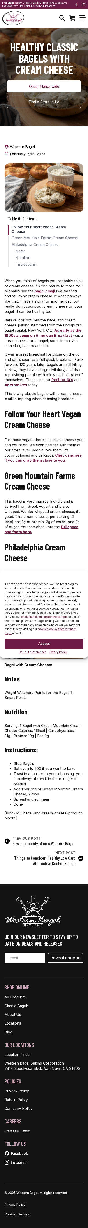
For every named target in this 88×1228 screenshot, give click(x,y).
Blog (8, 1032)
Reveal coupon (66, 958)
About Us (13, 1014)
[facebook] (76, 4)
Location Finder (18, 1054)
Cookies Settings (17, 1214)
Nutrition (22, 258)
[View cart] (72, 18)
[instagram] (83, 4)
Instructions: (26, 264)
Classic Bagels (17, 1006)
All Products (15, 997)
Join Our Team (17, 1131)
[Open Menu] (82, 18)
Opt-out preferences (32, 652)
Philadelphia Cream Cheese (35, 244)
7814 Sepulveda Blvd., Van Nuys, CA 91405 (42, 1068)
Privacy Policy (58, 652)
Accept (44, 644)
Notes (20, 251)
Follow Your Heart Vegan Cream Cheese (39, 229)
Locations (13, 1023)
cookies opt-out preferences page (44, 616)
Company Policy (18, 1108)
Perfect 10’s (62, 379)
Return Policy (16, 1099)
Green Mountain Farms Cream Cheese (45, 238)
